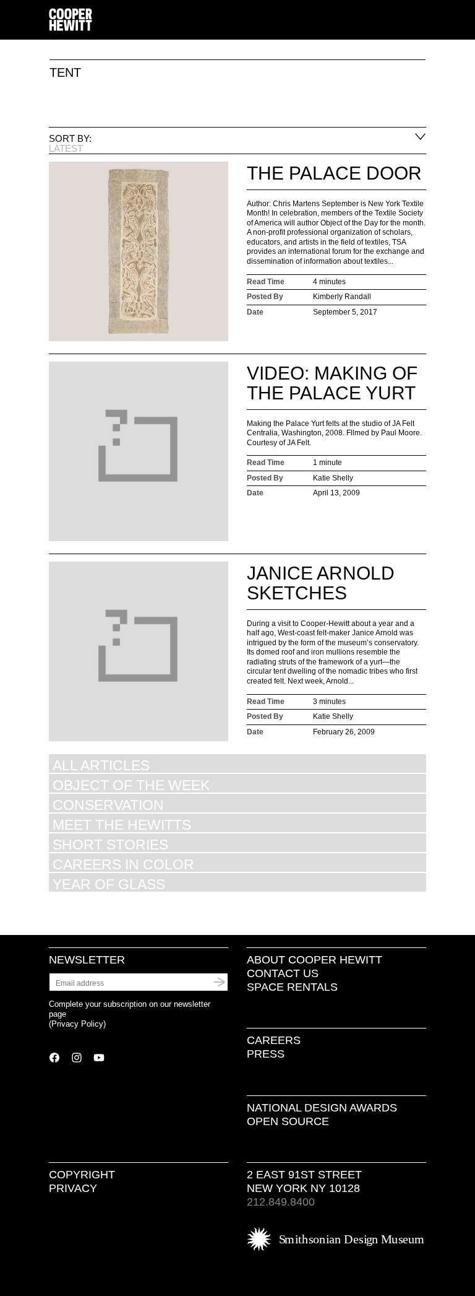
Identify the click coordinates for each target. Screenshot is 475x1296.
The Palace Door (334, 173)
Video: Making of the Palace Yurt (332, 383)
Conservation (108, 804)
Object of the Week (131, 785)
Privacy (73, 1188)
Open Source (288, 1121)
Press (266, 1054)
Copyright (82, 1174)
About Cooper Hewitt (314, 960)
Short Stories (110, 844)
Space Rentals (292, 987)
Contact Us (283, 973)
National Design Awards (322, 1108)
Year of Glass (109, 884)
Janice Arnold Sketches (321, 583)
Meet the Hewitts (122, 824)
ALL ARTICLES (101, 765)
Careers (274, 1040)
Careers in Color (123, 864)
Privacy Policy (77, 1024)
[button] (421, 20)
